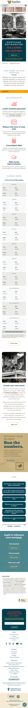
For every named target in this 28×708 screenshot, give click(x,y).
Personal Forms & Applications (14, 663)
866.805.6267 (14, 566)
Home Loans (5, 63)
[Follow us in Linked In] (21, 644)
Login (5, 5)
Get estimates (11, 460)
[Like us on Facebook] (6, 644)
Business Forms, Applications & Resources (14, 666)
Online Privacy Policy (14, 672)
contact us (17, 526)
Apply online (14, 548)
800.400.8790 (14, 634)
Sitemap (14, 655)
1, (5, 187)
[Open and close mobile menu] (25, 5)
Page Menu (5, 91)
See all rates (14, 343)
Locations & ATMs (14, 638)
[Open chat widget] (25, 705)
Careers (14, 640)
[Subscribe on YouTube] (17, 644)
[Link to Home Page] (14, 3)
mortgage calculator (15, 115)
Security (14, 653)
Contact (14, 636)
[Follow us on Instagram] (10, 644)
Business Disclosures (14, 668)
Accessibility (14, 673)
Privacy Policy (14, 670)
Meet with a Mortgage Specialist (14, 58)
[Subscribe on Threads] (13, 644)
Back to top (23, 600)
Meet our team (14, 557)
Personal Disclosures (14, 664)
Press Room (14, 652)
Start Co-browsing (14, 657)
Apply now (14, 55)
